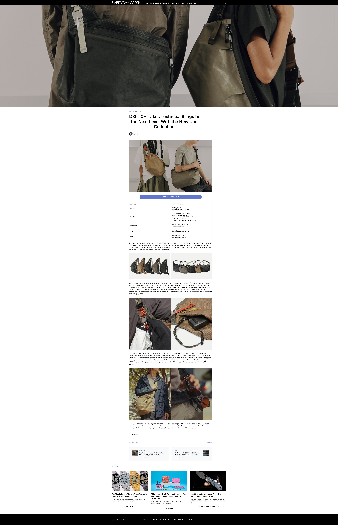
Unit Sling (173, 245)
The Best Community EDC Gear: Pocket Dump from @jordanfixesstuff (152, 454)
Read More (129, 506)
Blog (144, 519)
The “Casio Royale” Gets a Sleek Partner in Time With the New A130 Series (129, 495)
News (130, 111)
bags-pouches (134, 434)
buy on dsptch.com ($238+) (171, 197)
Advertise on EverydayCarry (161, 519)
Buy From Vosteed (204, 506)
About (149, 519)
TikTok (174, 519)
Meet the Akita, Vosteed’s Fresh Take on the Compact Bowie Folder (207, 495)
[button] (225, 3)
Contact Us (191, 519)
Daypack (146, 245)
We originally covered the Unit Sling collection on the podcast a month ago (154, 424)
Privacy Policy (182, 519)
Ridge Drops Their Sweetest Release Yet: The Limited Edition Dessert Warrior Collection (168, 496)
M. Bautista (136, 133)
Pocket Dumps (142, 450)
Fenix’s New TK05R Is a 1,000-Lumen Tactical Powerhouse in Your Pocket (187, 454)
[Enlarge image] (168, 256)
